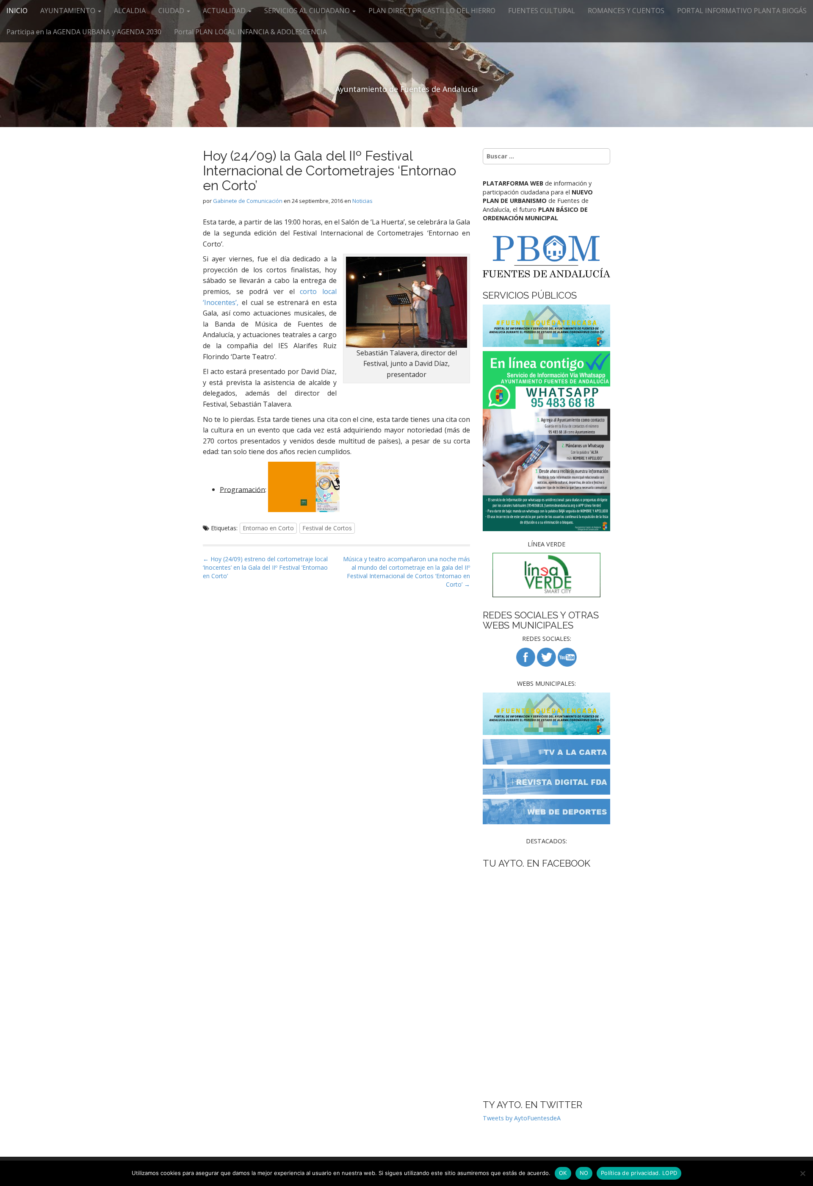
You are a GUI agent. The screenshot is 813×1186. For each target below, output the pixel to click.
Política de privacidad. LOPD (639, 1172)
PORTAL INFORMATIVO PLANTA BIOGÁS (742, 10)
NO (584, 1172)
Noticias (362, 201)
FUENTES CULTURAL (541, 10)
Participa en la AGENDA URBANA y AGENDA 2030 (83, 31)
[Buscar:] (546, 156)
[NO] (802, 1173)
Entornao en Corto (268, 528)
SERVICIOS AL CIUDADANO (307, 10)
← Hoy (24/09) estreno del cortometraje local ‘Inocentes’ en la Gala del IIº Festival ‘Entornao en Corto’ (265, 567)
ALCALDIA (130, 10)
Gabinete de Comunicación (247, 201)
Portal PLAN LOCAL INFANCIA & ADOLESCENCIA (250, 31)
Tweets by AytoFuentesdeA (522, 1118)
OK (563, 1172)
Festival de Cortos (327, 528)
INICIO (17, 10)
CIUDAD (172, 10)
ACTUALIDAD (225, 10)
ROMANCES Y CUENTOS (626, 10)
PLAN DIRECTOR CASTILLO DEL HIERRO (431, 10)
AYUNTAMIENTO (68, 10)
